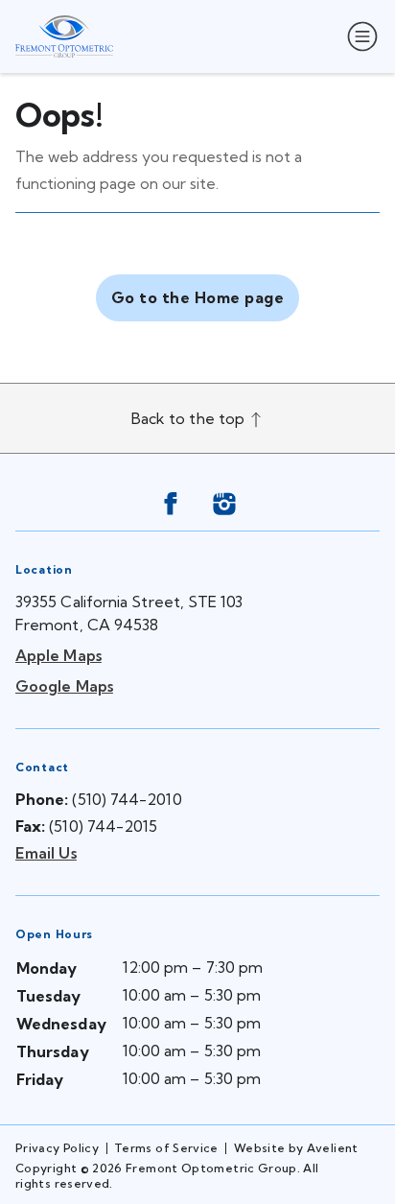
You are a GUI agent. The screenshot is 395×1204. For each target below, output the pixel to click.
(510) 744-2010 (126, 799)
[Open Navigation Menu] (358, 36)
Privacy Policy (57, 1148)
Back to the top (189, 418)
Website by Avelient (296, 1148)
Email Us (46, 852)
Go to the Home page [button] (197, 297)
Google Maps (64, 686)
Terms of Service (166, 1148)
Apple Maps (58, 655)
